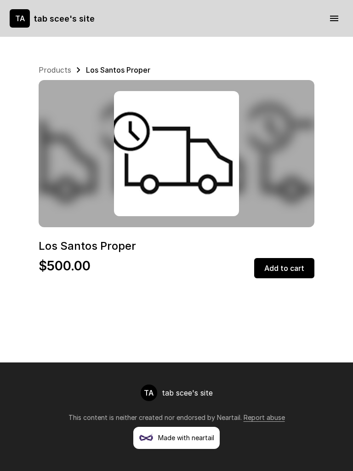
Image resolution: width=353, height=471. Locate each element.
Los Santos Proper (118, 70)
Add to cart (284, 268)
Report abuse (264, 417)
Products (55, 70)
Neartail (228, 417)
